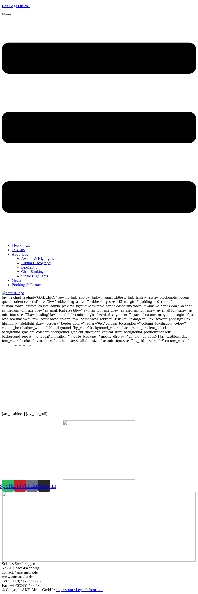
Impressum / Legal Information (79, 590)
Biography (29, 267)
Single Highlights (34, 276)
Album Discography (36, 263)
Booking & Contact (27, 285)
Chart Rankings (33, 272)
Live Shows (21, 245)
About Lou (20, 254)
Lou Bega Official (16, 6)
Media (16, 280)
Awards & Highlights (37, 259)
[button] (99, 126)
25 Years (18, 250)
